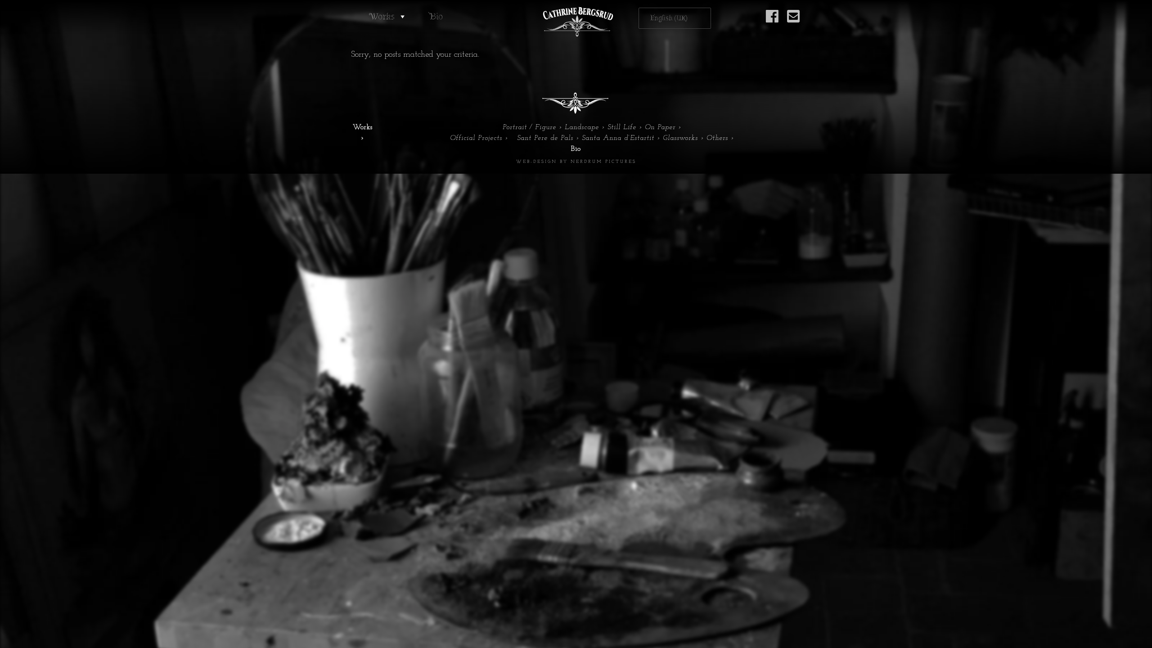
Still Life (622, 127)
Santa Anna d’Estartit (618, 138)
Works (382, 16)
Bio (436, 16)
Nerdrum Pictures (603, 162)
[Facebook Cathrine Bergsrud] (772, 21)
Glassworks (680, 138)
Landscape (582, 127)
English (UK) (669, 18)
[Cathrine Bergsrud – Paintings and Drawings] (576, 22)
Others (717, 138)
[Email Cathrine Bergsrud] (793, 21)
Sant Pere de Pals (545, 138)
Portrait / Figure (529, 127)
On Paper (660, 127)
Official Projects (476, 138)
